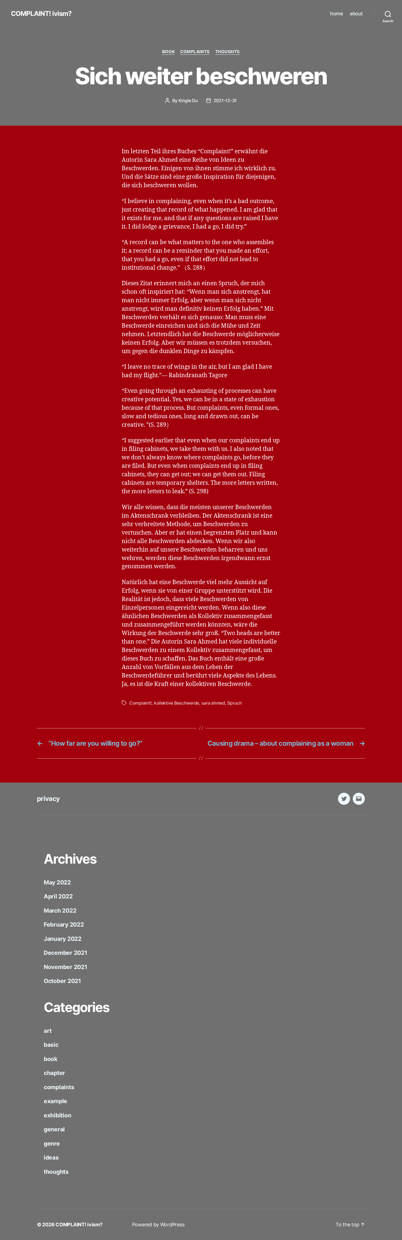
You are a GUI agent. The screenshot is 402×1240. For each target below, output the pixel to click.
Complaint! (140, 703)
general (54, 1129)
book (168, 51)
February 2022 (64, 924)
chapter (54, 1072)
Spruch (234, 703)
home (336, 13)
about (356, 13)
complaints (195, 51)
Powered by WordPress (158, 1224)
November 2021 (65, 967)
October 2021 (62, 980)
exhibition (57, 1115)
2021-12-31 (225, 100)
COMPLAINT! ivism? (41, 13)
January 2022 (62, 938)
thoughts (227, 51)
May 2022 (57, 882)
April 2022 (58, 896)
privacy (48, 799)
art (48, 1030)
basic (51, 1044)
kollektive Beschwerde (176, 703)
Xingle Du (188, 100)
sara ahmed (213, 703)
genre (52, 1143)
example (55, 1101)
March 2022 (60, 910)
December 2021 (65, 952)
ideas (51, 1157)
